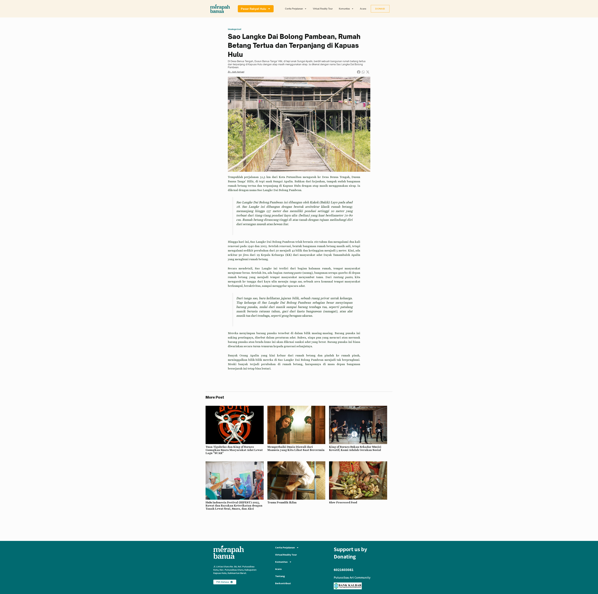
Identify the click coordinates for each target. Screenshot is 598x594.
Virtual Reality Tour (323, 8)
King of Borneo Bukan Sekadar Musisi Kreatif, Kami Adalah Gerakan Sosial (355, 448)
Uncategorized (234, 29)
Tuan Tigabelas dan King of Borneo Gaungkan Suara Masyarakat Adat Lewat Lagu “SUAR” (234, 450)
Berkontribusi (283, 583)
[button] (358, 72)
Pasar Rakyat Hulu (253, 8)
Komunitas (344, 8)
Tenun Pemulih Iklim (282, 502)
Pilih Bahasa (222, 582)
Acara (363, 8)
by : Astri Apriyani (236, 72)
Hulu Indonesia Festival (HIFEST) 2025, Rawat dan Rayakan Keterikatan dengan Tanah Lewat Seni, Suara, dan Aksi (234, 505)
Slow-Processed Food (343, 502)
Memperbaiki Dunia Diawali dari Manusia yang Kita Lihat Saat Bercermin (296, 448)
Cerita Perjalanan (294, 8)
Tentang (280, 576)
